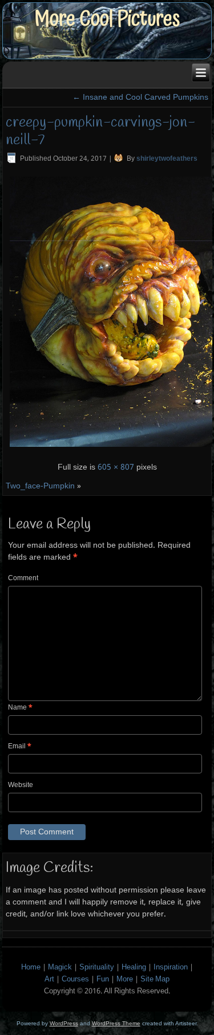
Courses (75, 979)
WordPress (64, 1023)
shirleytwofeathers (166, 159)
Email (19, 746)
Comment (23, 578)
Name (20, 708)
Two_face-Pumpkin (40, 486)
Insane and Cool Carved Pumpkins (140, 97)
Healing (134, 967)
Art (49, 979)
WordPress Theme (116, 1023)
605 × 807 (116, 467)
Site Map (154, 979)
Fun (102, 979)
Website (20, 785)
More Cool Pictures (107, 19)
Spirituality (96, 967)
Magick (60, 967)
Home (31, 967)
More (124, 979)
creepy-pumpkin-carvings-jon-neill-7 (100, 131)
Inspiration (171, 967)
